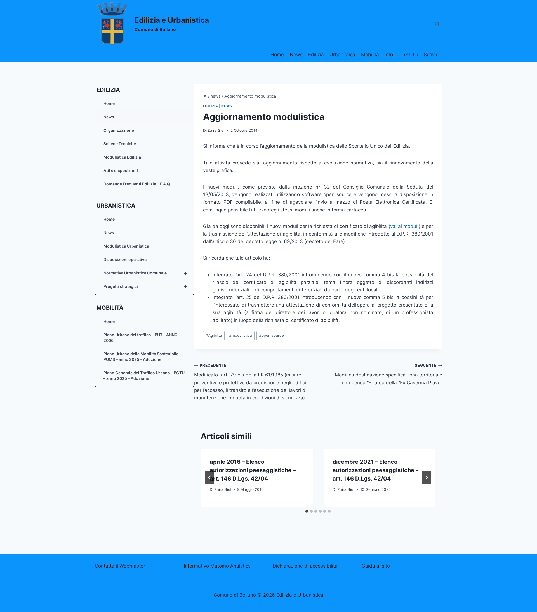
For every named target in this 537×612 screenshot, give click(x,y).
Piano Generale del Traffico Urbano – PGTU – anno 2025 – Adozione (144, 375)
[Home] (205, 96)
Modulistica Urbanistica (126, 245)
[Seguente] (426, 477)
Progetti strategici (145, 286)
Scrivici (431, 54)
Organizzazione (118, 130)
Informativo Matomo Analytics (217, 566)
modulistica (240, 335)
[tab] (306, 511)
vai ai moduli (404, 226)
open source (271, 335)
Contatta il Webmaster (120, 566)
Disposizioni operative (125, 259)
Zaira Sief (216, 130)
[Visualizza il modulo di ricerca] (437, 24)
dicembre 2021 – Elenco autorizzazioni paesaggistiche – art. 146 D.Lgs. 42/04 (375, 470)
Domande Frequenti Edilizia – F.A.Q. (137, 184)
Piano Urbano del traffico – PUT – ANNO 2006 (140, 337)
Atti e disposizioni (120, 170)
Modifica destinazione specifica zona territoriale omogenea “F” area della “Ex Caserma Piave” (388, 374)
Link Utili (408, 54)
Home (277, 54)
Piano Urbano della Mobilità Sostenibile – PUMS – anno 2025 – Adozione (142, 356)
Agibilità (214, 335)
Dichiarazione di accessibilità (305, 566)
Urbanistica (342, 54)
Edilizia (316, 54)
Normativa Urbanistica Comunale (145, 272)
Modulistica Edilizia (122, 157)
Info (389, 54)
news (226, 106)
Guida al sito (376, 566)
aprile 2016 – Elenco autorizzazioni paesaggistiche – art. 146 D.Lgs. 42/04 (253, 470)
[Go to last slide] (209, 477)
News (296, 54)
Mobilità (370, 54)
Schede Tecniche (119, 143)
